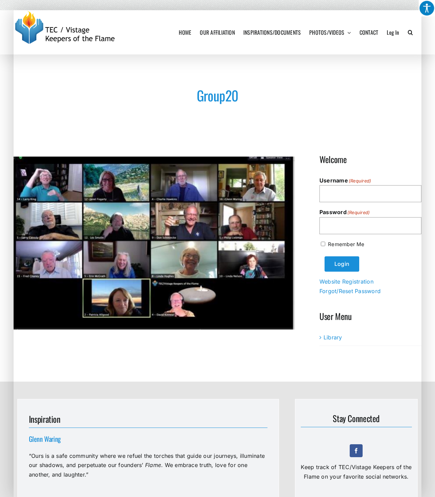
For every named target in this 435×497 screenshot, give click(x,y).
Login (341, 263)
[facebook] (356, 450)
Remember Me (346, 244)
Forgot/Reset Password (350, 291)
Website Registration (346, 281)
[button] (410, 32)
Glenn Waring (45, 439)
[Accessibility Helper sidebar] (427, 8)
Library (333, 337)
